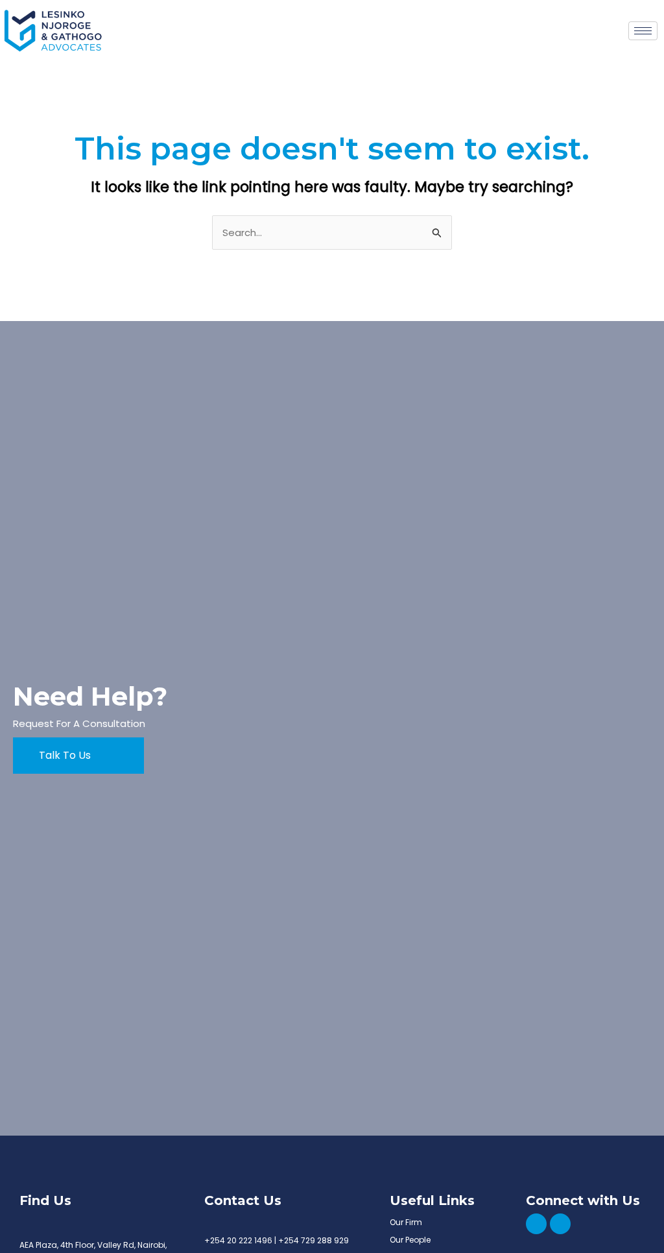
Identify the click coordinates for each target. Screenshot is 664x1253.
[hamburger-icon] (643, 30)
